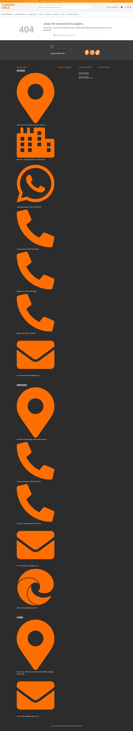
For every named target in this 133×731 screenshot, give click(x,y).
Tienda (60, 73)
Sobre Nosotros (34, 1)
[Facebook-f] (87, 52)
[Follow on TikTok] (130, 7)
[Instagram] (92, 52)
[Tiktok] (97, 52)
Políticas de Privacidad (106, 73)
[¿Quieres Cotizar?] (52, 47)
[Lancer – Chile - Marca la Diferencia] (10, 7)
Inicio (59, 70)
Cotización (61, 75)
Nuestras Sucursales (47, 1)
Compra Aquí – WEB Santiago (80, 1)
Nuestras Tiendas (104, 82)
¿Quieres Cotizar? (58, 50)
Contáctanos (82, 70)
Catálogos (61, 80)
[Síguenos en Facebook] (125, 7)
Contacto (25, 1)
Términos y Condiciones (106, 79)
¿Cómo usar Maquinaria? (62, 1)
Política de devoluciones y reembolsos (107, 75)
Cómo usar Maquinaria (106, 84)
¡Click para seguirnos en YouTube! (101, 1)
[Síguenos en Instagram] (128, 7)
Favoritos (60, 78)
